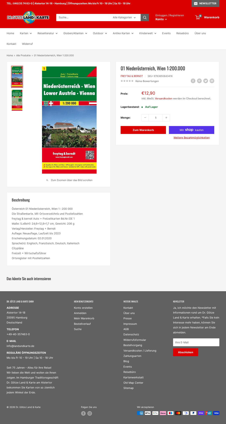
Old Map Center (133, 382)
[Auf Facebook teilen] (193, 80)
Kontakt (11, 43)
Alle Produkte (23, 55)
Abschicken (185, 352)
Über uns (200, 33)
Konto (160, 19)
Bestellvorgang (132, 345)
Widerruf (27, 43)
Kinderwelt (146, 33)
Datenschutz (131, 334)
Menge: (126, 117)
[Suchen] (145, 17)
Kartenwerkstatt (133, 377)
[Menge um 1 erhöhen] (166, 117)
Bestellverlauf (82, 323)
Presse (127, 318)
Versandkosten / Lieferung (139, 350)
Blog (126, 361)
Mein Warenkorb (84, 318)
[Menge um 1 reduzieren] (145, 117)
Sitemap (128, 388)
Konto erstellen (83, 307)
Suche (78, 329)
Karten (24, 33)
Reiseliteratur (46, 33)
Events (166, 33)
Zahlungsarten (132, 356)
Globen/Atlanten (73, 33)
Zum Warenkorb (143, 129)
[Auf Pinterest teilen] (199, 80)
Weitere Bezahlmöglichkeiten (192, 137)
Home (10, 33)
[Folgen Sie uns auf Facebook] (83, 413)
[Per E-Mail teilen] (212, 80)
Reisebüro (182, 33)
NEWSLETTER (207, 3)
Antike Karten (121, 33)
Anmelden (80, 313)
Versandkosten (163, 98)
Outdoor (98, 33)
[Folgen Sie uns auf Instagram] (89, 413)
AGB (126, 329)
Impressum (130, 323)
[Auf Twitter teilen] (205, 80)
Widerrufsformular (134, 339)
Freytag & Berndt (132, 75)
